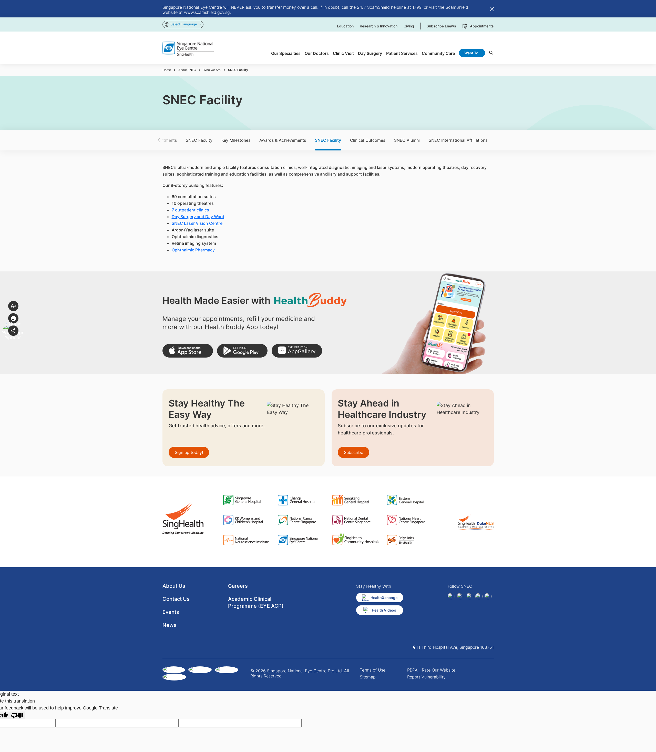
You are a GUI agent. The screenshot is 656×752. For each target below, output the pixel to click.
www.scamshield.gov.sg (207, 12)
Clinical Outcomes (367, 140)
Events (170, 612)
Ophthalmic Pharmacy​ (193, 249)
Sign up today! (189, 452)
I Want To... (472, 53)
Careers (238, 586)
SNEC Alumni (407, 140)
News (169, 625)
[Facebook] (451, 596)
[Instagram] (469, 596)
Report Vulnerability (426, 676)
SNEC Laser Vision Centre (197, 223)
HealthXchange (384, 597)
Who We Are (212, 70)
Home (166, 70)
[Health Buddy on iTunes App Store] (187, 351)
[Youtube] (488, 596)
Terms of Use (372, 670)
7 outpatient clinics (190, 209)
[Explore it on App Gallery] (297, 351)
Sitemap (368, 676)
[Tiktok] (479, 596)
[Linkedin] (460, 596)
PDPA (412, 670)
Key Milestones (235, 140)
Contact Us (176, 599)
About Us (173, 586)
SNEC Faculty (199, 140)
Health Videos (384, 610)
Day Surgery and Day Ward (198, 216)
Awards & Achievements (282, 140)
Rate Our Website (438, 670)
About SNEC (187, 70)
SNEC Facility (328, 140)
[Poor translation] (17, 715)
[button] (168, 140)
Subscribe (353, 452)
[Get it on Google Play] (242, 351)
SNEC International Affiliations (458, 140)
